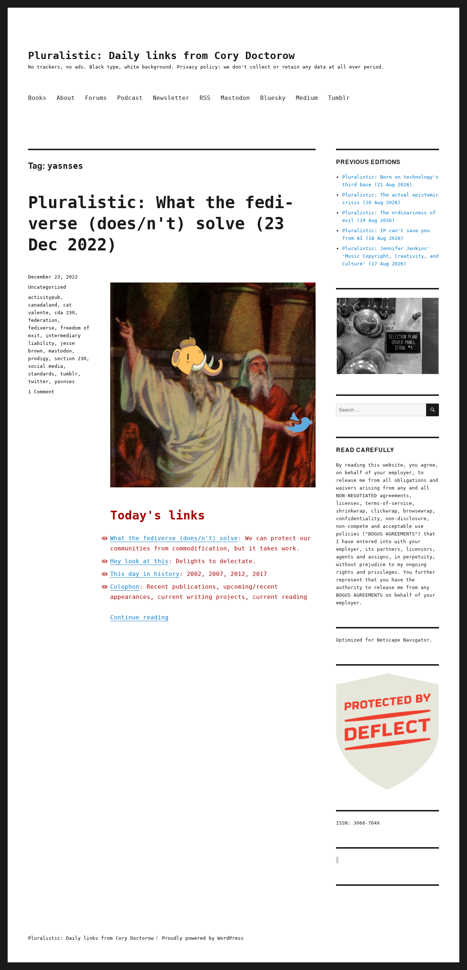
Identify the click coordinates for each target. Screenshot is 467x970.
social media (45, 366)
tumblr (69, 374)
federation (42, 320)
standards (41, 374)
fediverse (41, 328)
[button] (387, 336)
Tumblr (339, 97)
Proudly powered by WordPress (203, 938)
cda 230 (64, 312)
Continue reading (139, 617)
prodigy (38, 358)
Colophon (124, 586)
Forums (96, 97)
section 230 (70, 358)
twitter (38, 381)
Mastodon (235, 97)
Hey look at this (139, 561)
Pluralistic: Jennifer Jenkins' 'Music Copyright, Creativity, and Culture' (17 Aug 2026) (390, 256)
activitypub (44, 297)
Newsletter (171, 97)
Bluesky (273, 97)
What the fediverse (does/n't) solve (174, 538)
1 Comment (41, 391)
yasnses (64, 381)
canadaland (42, 305)
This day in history (145, 573)
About (66, 97)
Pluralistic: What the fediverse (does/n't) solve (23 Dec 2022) (161, 223)
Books (37, 97)
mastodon (60, 351)
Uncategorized (47, 287)
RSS (205, 97)
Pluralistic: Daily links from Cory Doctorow (161, 56)
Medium (307, 97)
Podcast (130, 97)
